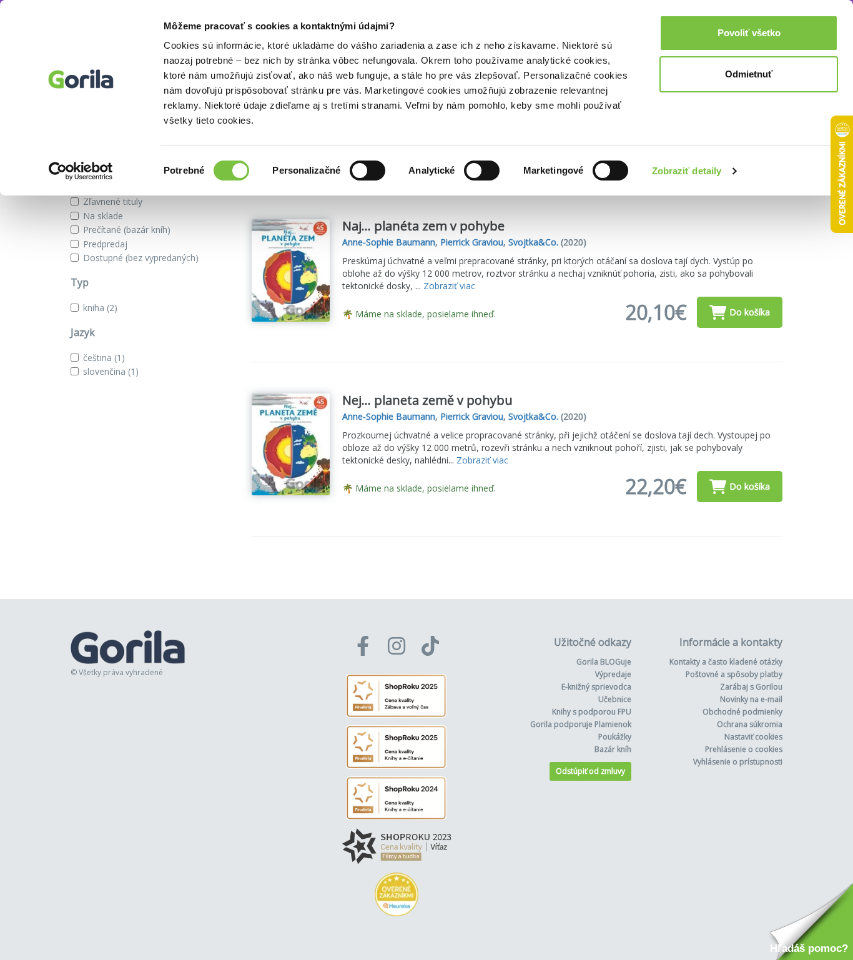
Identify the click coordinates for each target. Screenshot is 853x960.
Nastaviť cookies (753, 736)
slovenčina (111, 371)
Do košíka (749, 312)
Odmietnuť (748, 74)
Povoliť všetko (749, 32)
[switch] (367, 171)
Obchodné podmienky (742, 711)
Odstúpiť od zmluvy (590, 771)
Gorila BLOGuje (603, 661)
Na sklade (103, 216)
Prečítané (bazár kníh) (126, 229)
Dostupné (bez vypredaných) (141, 258)
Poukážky (614, 736)
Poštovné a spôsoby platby (734, 674)
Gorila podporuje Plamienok (580, 724)
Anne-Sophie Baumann (388, 242)
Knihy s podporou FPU (591, 711)
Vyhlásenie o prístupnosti (737, 761)
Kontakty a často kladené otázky (725, 661)
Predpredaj (105, 244)
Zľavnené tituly (112, 201)
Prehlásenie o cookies (743, 749)
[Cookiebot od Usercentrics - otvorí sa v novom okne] (81, 171)
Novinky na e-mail (751, 699)
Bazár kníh (612, 749)
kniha (100, 308)
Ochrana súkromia (749, 724)
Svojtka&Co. (533, 242)
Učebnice (614, 699)
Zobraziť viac (449, 286)
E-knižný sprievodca (596, 686)
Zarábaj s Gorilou (751, 686)
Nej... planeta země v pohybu (427, 400)
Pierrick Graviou (471, 242)
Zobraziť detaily (687, 171)
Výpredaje (613, 674)
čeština (104, 358)
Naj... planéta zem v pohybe (423, 225)
